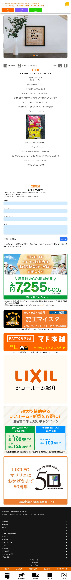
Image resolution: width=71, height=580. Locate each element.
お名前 (6, 200)
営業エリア (33, 569)
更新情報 (5, 548)
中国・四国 (13, 3)
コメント (6, 224)
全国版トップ (34, 560)
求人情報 (47, 569)
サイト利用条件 (34, 565)
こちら (42, 305)
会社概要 (19, 569)
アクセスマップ (62, 569)
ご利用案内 (34, 562)
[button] (34, 55)
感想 (7, 239)
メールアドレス (8, 216)
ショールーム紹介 (7, 554)
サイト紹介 (5, 551)
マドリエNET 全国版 (6, 3)
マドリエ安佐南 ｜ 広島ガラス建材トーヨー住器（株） (28, 3)
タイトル (6, 208)
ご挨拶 (7, 569)
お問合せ (13, 239)
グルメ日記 (5, 557)
